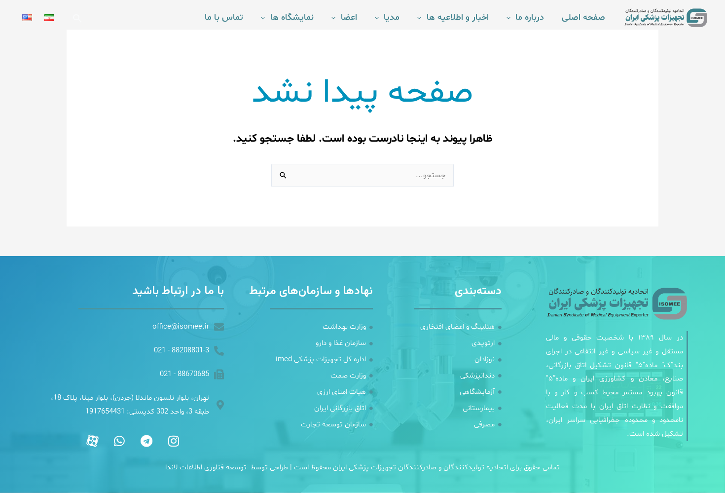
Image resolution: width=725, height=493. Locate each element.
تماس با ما (224, 17)
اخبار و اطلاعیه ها (457, 17)
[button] (77, 18)
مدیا (391, 17)
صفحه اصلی (583, 17)
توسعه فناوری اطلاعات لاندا (206, 467)
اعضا (349, 17)
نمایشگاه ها (292, 17)
